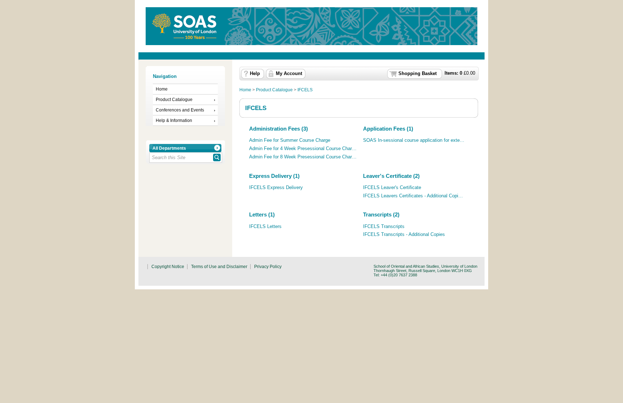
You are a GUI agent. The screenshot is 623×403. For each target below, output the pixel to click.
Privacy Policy (268, 266)
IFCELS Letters (265, 226)
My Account (289, 73)
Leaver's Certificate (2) (391, 176)
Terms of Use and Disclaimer (219, 266)
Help (255, 73)
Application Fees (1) (388, 129)
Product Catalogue (174, 99)
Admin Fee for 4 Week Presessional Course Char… (303, 148)
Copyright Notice (167, 266)
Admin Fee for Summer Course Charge (289, 140)
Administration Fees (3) (278, 129)
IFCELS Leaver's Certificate (392, 187)
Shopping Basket (417, 73)
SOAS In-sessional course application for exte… (413, 140)
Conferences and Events (180, 110)
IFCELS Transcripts (384, 226)
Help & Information (174, 120)
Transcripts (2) (381, 214)
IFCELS (305, 90)
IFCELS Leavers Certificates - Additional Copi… (413, 195)
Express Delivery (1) (274, 176)
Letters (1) (262, 214)
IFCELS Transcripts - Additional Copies (404, 234)
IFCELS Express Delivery (276, 187)
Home (162, 89)
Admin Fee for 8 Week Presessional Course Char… (303, 156)
